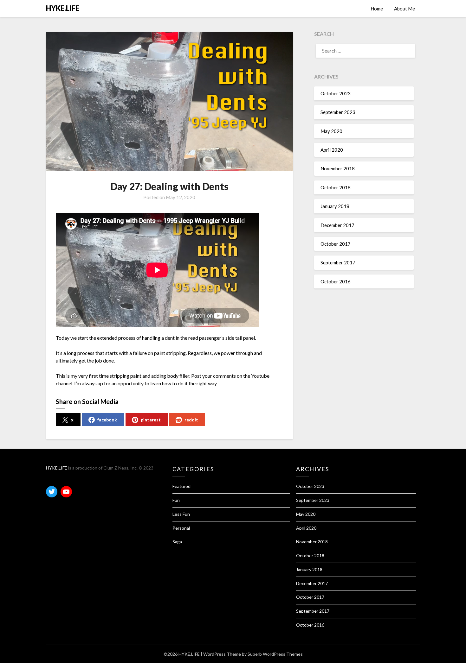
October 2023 (335, 93)
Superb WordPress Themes (275, 654)
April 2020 (331, 150)
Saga (177, 541)
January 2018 (334, 206)
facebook (107, 419)
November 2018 (337, 168)
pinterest (151, 419)
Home (377, 8)
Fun (176, 500)
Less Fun (181, 514)
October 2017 (335, 244)
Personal (181, 528)
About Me (404, 8)
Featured (181, 486)
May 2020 (331, 131)
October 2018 (335, 187)
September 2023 (337, 112)
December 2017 (337, 225)
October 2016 (335, 281)
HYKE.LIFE (62, 8)
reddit (191, 419)
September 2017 (337, 262)
